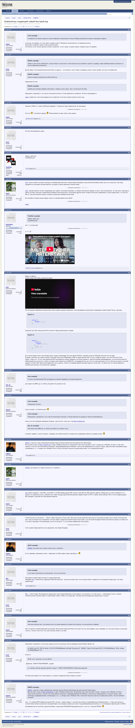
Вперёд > (37, 26)
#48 (129, 272)
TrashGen (9, 167)
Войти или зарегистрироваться (122, 1)
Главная (8, 10)
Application (9, 224)
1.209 (20, 173)
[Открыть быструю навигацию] (129, 18)
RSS (131, 721)
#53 (129, 489)
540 (21, 460)
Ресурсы (22, 10)
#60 (129, 681)
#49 (129, 370)
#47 (129, 210)
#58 (129, 615)
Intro (7, 287)
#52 (129, 464)
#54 (129, 514)
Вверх (127, 721)
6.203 (20, 416)
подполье (19, 175)
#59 (129, 640)
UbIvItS (27, 118)
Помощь (117, 721)
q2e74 (32, 118)
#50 (129, 395)
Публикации (30, 10)
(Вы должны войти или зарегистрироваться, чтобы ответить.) (115, 712)
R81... (7, 578)
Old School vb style (8, 721)
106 (21, 50)
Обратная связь (109, 721)
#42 (129, 54)
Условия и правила (128, 724)
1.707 (20, 293)
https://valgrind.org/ (79, 421)
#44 (129, 127)
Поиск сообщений (9, 13)
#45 (129, 152)
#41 (129, 29)
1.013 (20, 233)
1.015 (20, 200)
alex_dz (8, 385)
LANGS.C (15, 23)
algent (8, 44)
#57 (129, 590)
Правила (48, 10)
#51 (129, 439)
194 (21, 585)
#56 (129, 564)
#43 (129, 102)
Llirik (32, 23)
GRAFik (8, 454)
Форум (15, 10)
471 (21, 75)
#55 (129, 539)
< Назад (15, 26)
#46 (129, 179)
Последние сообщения (22, 13)
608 (21, 391)
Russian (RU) (17, 721)
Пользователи (39, 10)
